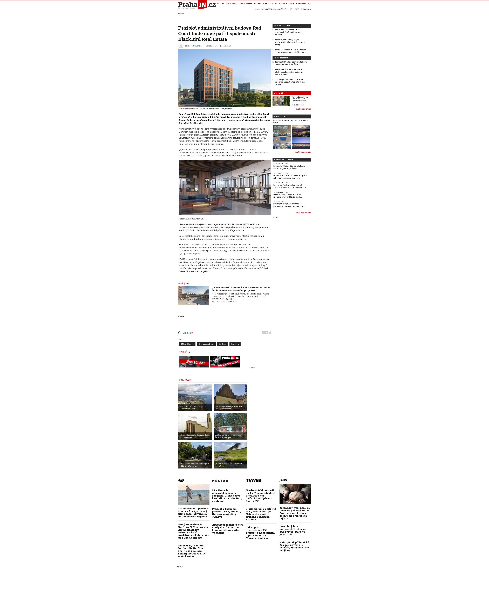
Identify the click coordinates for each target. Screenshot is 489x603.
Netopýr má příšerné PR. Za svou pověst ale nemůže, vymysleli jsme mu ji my (295, 546)
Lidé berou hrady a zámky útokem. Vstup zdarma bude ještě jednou (291, 51)
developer (222, 344)
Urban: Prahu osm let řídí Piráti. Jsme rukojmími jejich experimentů (290, 176)
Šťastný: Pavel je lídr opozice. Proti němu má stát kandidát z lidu (289, 205)
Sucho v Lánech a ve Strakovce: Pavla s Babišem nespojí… (300, 99)
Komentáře (301, 4)
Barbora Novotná (193, 45)
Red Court (235, 344)
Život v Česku (246, 4)
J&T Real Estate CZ (187, 344)
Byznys (257, 4)
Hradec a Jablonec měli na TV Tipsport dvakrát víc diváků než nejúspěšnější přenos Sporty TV (260, 495)
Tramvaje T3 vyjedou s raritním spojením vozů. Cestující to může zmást (290, 82)
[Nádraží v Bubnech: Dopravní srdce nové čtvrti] (282, 130)
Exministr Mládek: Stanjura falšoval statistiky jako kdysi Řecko (291, 63)
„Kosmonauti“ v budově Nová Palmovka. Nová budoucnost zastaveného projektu (241, 289)
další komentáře (303, 109)
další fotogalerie (303, 152)
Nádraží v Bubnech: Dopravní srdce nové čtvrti (290, 121)
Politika (220, 4)
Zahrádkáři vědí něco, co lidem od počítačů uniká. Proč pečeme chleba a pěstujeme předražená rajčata (295, 513)
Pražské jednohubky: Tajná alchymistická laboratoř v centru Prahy (290, 42)
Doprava (267, 4)
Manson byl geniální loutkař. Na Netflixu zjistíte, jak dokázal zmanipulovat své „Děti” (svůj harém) (193, 551)
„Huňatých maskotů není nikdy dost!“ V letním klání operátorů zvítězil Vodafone (227, 528)
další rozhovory (303, 213)
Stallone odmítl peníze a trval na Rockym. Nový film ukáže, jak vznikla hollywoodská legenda (193, 512)
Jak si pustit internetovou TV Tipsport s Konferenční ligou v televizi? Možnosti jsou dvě (260, 533)
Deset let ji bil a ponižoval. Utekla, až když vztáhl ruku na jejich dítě (293, 530)
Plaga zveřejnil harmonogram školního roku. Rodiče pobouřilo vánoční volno (289, 72)
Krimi (274, 4)
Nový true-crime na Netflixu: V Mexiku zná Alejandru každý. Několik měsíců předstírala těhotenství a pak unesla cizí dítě (193, 531)
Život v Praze (232, 4)
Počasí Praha (306, 9)
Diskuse (188, 332)
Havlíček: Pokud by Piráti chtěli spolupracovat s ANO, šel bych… (287, 195)
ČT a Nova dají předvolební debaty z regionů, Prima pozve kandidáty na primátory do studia (227, 495)
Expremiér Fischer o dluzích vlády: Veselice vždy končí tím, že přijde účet (290, 186)
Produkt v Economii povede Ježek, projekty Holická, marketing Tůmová (226, 512)
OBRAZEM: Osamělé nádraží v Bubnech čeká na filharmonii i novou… (288, 32)
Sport (291, 4)
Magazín (283, 4)
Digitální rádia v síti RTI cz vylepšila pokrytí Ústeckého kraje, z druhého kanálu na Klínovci (261, 514)
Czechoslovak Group (206, 344)
